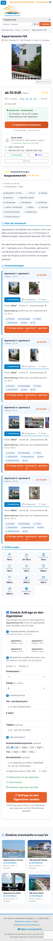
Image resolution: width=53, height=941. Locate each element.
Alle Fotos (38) (44, 82)
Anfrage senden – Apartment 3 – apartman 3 (28, 467)
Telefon (14, 724)
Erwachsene (13, 671)
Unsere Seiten (20, 934)
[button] (26, 174)
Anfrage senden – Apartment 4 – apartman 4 (28, 537)
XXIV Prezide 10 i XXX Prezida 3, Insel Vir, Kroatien (26, 40)
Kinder (14, 683)
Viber (40, 155)
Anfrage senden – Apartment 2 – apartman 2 (28, 396)
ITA (32, 747)
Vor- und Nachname (17, 701)
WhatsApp (17, 155)
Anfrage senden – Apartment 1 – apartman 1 (28, 329)
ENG (24, 747)
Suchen (45, 24)
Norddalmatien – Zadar (11, 30)
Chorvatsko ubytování (18, 937)
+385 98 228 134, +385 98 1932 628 (25, 150)
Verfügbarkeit (29, 300)
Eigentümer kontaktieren (28, 124)
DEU (8, 747)
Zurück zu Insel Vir (12, 183)
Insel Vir (26, 30)
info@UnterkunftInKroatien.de (26, 925)
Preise (43, 300)
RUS (16, 751)
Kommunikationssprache (23, 743)
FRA (8, 751)
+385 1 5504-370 (16, 147)
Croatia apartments (33, 934)
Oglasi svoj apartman (31, 929)
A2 (23, 99)
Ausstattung (13, 300)
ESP (39, 747)
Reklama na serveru (23, 921)
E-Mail (10, 713)
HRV (24, 751)
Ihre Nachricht (18, 757)
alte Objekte (9, 934)
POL (32, 751)
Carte (27, 161)
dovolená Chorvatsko (35, 937)
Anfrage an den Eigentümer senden (26, 797)
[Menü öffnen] (3, 3)
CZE (16, 747)
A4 (31, 99)
